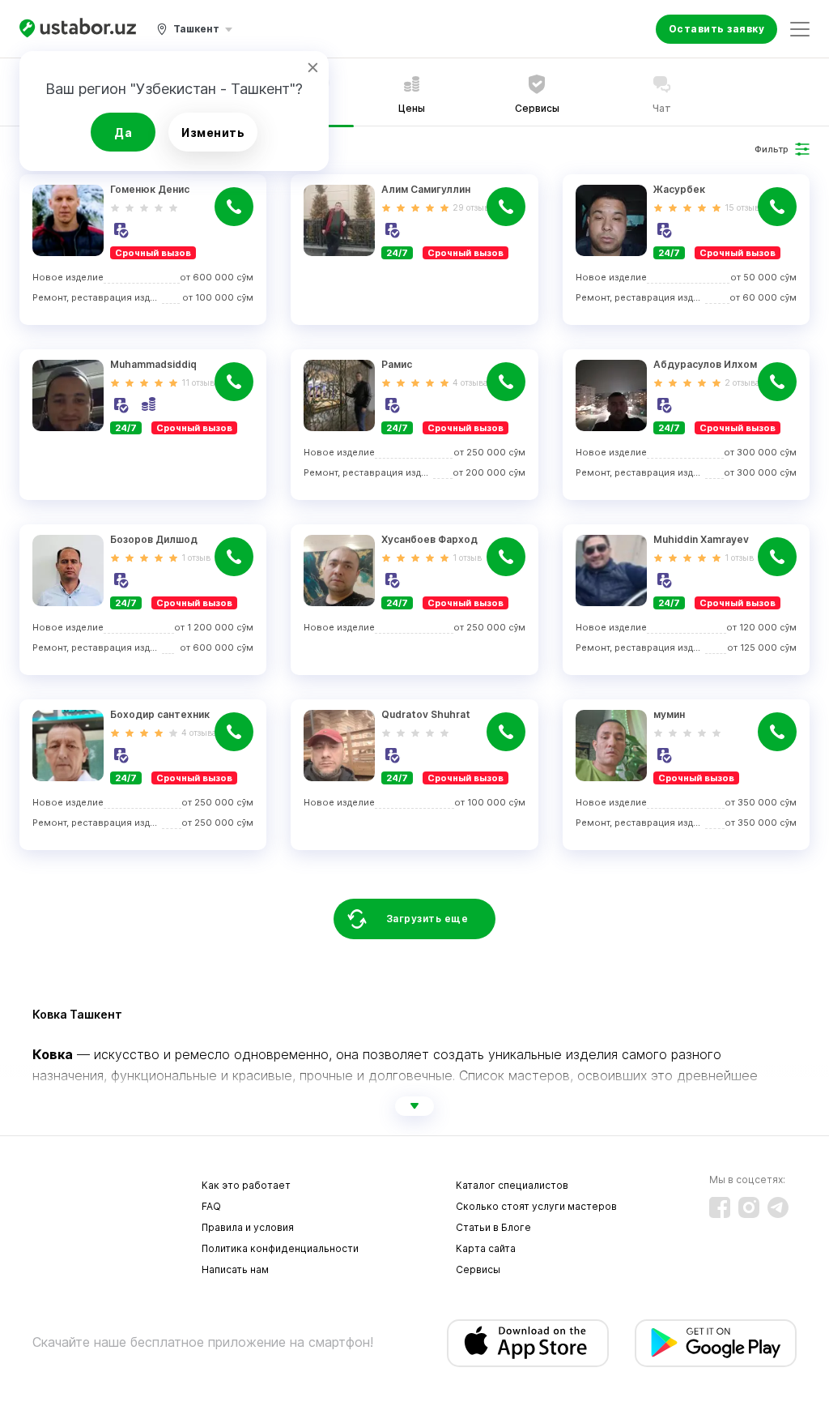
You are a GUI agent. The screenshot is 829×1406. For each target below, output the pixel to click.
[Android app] (716, 1343)
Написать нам (235, 1269)
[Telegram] (778, 1207)
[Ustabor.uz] (77, 29)
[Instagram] (748, 1207)
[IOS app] (528, 1343)
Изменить (212, 132)
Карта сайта (486, 1248)
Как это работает (246, 1185)
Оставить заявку (717, 29)
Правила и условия (248, 1227)
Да (123, 132)
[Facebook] (719, 1207)
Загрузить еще (427, 918)
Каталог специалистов (512, 1185)
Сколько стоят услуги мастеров (536, 1206)
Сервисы (478, 1269)
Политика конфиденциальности (280, 1248)
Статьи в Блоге (493, 1227)
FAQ (211, 1206)
